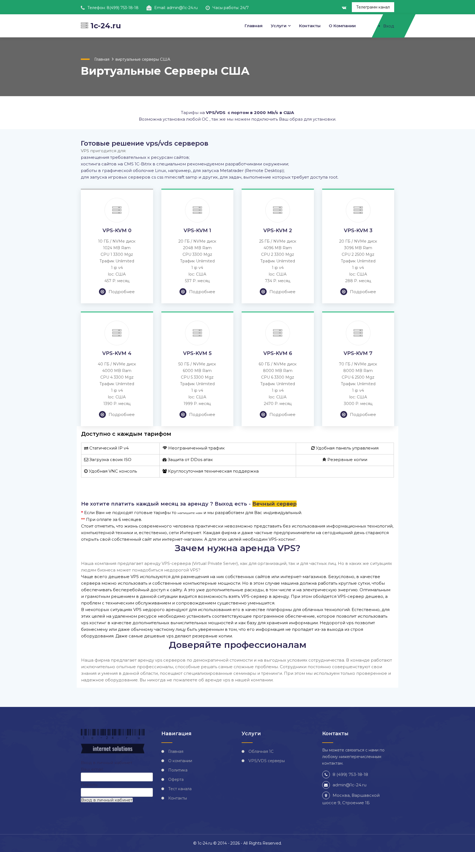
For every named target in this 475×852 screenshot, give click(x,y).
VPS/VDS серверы (266, 760)
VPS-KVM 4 (116, 353)
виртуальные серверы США (142, 59)
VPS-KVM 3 (358, 230)
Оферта (176, 779)
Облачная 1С (261, 751)
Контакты (310, 25)
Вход (388, 26)
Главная (254, 25)
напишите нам (190, 513)
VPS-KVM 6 (277, 353)
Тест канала (180, 788)
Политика (177, 770)
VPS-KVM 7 (358, 353)
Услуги (278, 25)
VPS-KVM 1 (197, 230)
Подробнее (122, 291)
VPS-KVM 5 (197, 353)
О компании (342, 25)
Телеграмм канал (373, 7)
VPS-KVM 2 (277, 230)
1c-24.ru (104, 25)
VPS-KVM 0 (117, 230)
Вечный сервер (274, 504)
